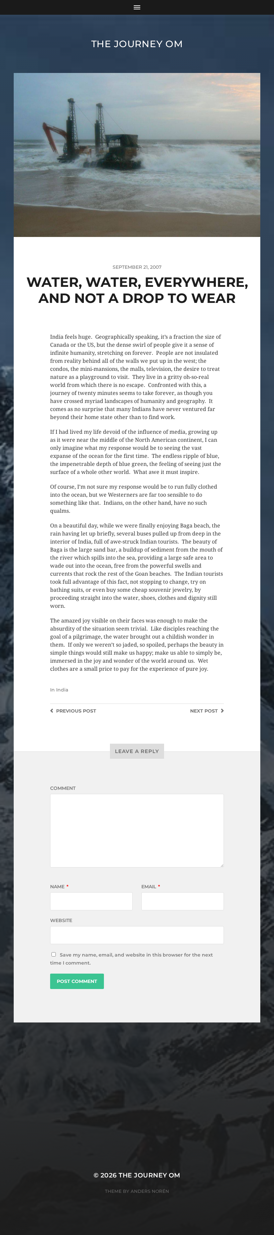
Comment (63, 788)
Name (59, 887)
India (62, 690)
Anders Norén (150, 1191)
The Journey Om (137, 44)
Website (61, 920)
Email (150, 887)
